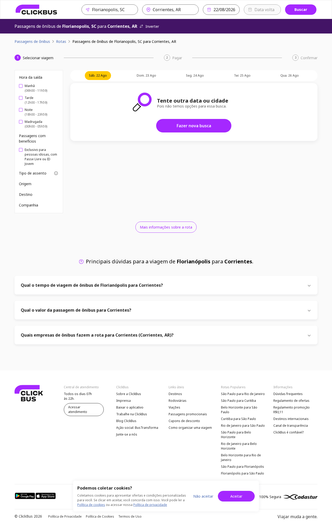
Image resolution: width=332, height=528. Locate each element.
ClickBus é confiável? (288, 432)
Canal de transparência (290, 425)
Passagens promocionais (188, 414)
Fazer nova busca (194, 126)
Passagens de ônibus (32, 41)
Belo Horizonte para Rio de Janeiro (241, 457)
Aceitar (236, 496)
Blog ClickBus (126, 421)
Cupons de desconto (184, 421)
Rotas (61, 41)
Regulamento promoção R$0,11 (291, 409)
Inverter (152, 26)
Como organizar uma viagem (190, 427)
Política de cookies (91, 505)
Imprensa (123, 400)
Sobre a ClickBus (128, 394)
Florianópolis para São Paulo (242, 473)
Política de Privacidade (65, 516)
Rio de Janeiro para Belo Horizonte (239, 446)
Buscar (300, 9)
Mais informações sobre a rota (166, 227)
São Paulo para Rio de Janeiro (243, 394)
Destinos (175, 394)
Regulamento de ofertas (291, 400)
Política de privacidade (150, 505)
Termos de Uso (130, 516)
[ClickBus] (36, 9)
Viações (174, 407)
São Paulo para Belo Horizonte (236, 434)
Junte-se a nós (126, 434)
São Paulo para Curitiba (238, 400)
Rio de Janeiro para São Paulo (243, 425)
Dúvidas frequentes (288, 394)
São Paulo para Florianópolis (242, 466)
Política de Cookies (100, 516)
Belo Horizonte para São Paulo (239, 409)
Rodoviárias (177, 400)
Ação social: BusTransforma (137, 427)
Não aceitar (203, 496)
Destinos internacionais (291, 419)
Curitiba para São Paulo (238, 419)
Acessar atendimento (77, 409)
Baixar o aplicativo (129, 407)
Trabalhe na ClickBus (131, 414)
